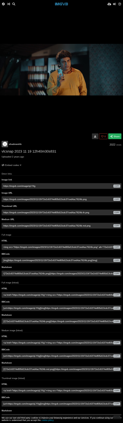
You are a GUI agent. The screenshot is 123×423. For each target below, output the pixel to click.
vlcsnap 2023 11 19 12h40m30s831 (29, 151)
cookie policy (47, 420)
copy (116, 186)
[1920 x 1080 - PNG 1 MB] (95, 136)
